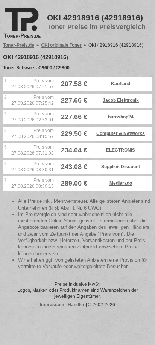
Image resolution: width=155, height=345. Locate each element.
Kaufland (120, 83)
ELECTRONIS (120, 150)
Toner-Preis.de (18, 45)
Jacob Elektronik (121, 100)
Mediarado (120, 183)
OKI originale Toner (61, 45)
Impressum (52, 304)
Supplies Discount (120, 166)
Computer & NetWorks (120, 133)
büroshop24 (121, 117)
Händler (76, 304)
